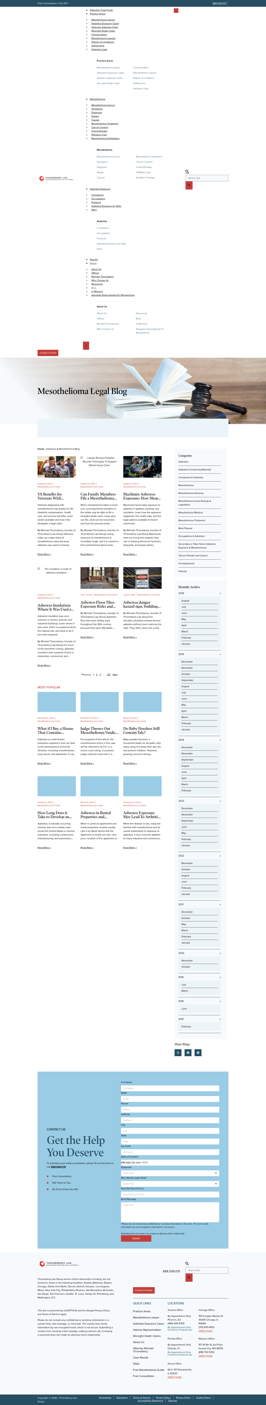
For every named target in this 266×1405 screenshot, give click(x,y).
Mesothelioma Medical (190, 512)
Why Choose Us (105, 329)
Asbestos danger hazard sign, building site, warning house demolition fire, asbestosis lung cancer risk (141, 604)
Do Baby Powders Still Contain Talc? (141, 730)
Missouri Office (207, 1338)
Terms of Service (142, 1397)
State (124, 1135)
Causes (101, 177)
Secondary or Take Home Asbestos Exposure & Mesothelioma (197, 545)
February (186, 637)
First (123, 1092)
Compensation (140, 67)
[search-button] (189, 185)
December (187, 661)
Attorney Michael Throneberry (143, 1349)
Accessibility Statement (150, 1400)
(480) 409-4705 (176, 1323)
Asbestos (102, 221)
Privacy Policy (163, 1397)
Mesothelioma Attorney (191, 493)
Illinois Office (175, 1363)
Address (125, 1114)
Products (101, 238)
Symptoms (102, 162)
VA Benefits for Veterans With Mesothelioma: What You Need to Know (55, 496)
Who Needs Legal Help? (134, 1178)
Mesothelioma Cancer (108, 156)
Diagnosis (102, 167)
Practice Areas (97, 14)
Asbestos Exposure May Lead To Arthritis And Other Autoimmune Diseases (142, 815)
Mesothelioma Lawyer (108, 67)
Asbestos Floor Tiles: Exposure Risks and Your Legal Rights (98, 604)
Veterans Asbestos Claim (110, 78)
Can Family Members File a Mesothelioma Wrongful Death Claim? (98, 496)
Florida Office (175, 1338)
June (184, 613)
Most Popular (185, 528)
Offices (100, 318)
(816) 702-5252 (206, 1352)
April (184, 625)
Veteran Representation (147, 1330)
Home (41, 449)
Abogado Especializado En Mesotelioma (113, 295)
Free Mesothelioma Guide (148, 1370)
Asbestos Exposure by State (106, 206)
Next (115, 674)
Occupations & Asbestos (191, 536)
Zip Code (126, 1146)
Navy (94, 210)
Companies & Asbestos (190, 477)
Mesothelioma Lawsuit (144, 73)
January (185, 644)
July (183, 607)
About (93, 263)
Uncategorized (186, 563)
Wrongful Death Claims (147, 1336)
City (123, 1125)
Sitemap (172, 1400)
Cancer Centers (144, 162)
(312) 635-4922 (206, 1327)
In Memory (141, 324)
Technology (105, 1397)
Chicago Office (207, 1310)
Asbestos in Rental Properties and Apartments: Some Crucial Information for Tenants (100, 815)
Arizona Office (175, 1310)
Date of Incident (129, 1156)
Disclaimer (122, 1397)
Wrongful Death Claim (108, 83)
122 (109, 674)
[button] (178, 1052)
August (185, 600)
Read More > (44, 554)
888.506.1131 (219, 3)
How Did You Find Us (132, 1188)
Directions (205, 1331)
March (184, 631)
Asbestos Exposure (100, 189)
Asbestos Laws (99, 49)
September (187, 680)
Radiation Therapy (145, 177)
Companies (103, 228)
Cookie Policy (203, 1397)
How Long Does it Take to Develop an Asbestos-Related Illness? (53, 815)
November (187, 668)
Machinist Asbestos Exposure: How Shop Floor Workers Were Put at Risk (140, 496)
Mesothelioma (97, 99)
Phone (125, 1103)
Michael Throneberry (108, 324)
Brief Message (128, 1199)
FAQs (136, 1364)
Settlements (139, 83)
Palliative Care (143, 172)
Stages (100, 172)
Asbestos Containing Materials (194, 469)
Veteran (182, 571)
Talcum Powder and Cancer (193, 555)
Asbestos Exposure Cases (110, 73)
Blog (138, 318)
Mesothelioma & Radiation (105, 138)
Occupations (103, 233)
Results (94, 259)
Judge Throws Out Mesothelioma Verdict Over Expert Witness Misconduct (99, 730)
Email (124, 1093)
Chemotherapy (144, 167)
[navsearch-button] (187, 171)
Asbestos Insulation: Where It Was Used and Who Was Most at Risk (57, 607)
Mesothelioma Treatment (149, 156)
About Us (102, 306)
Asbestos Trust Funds (101, 10)
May (183, 619)
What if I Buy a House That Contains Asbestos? (55, 730)
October (185, 674)
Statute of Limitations (143, 78)
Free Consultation (143, 1376)
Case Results (140, 1358)
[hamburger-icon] (176, 10)
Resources (141, 313)
